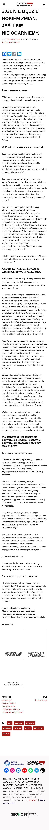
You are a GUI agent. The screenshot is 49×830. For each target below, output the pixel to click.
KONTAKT (35, 779)
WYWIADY (7, 788)
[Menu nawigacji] (44, 4)
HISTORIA (16, 797)
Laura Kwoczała (13, 39)
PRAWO (6, 797)
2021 (9, 723)
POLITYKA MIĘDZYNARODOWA (27, 794)
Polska (27, 728)
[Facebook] (6, 770)
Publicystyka (14, 42)
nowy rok (30, 723)
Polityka (5, 42)
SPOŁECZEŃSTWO (36, 791)
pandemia (7, 728)
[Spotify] (30, 770)
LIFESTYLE (22, 800)
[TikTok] (42, 770)
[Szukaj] (4, 4)
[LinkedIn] (18, 770)
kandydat (18, 723)
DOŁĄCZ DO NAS (21, 779)
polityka (17, 728)
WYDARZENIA (21, 785)
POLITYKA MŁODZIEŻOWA (14, 791)
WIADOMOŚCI (28, 797)
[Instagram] (12, 770)
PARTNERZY (8, 785)
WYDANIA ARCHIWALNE (13, 782)
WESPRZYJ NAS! (32, 782)
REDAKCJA (7, 779)
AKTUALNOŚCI (35, 785)
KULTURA (18, 788)
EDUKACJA (36, 788)
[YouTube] (24, 770)
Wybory (6, 734)
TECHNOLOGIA (9, 800)
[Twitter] (36, 770)
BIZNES (27, 788)
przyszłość (38, 728)
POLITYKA (7, 794)
